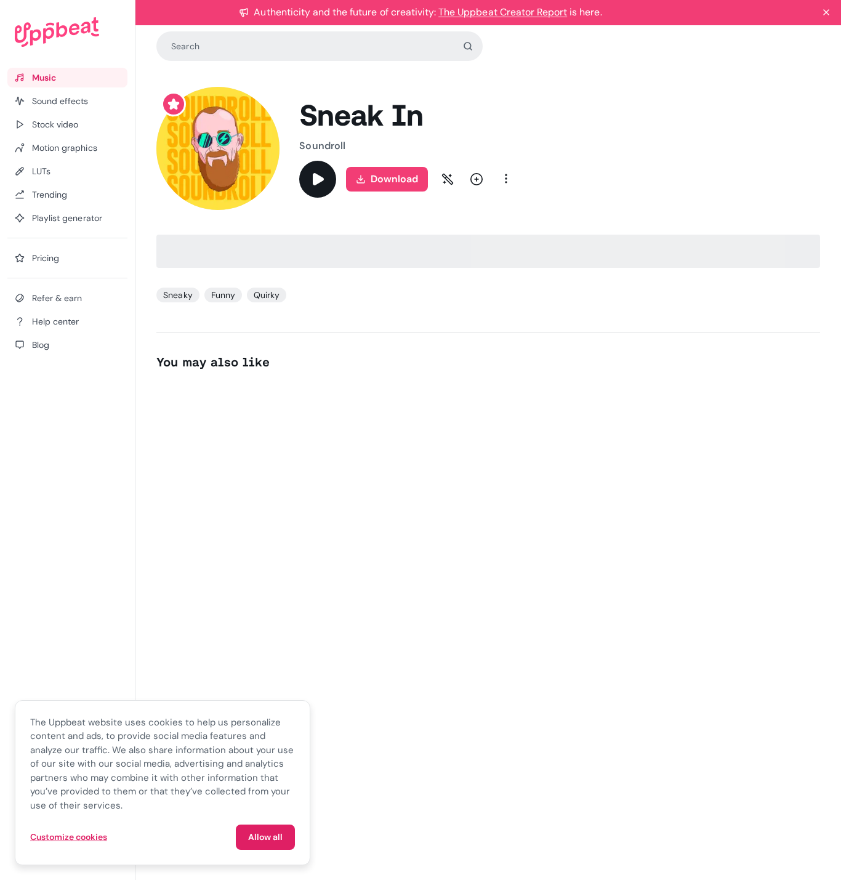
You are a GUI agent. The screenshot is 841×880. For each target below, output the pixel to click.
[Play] (317, 179)
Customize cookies (68, 836)
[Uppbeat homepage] (67, 32)
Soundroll (322, 145)
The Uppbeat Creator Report (502, 12)
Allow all (265, 836)
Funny (223, 295)
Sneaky (177, 295)
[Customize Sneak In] (447, 179)
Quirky (267, 295)
